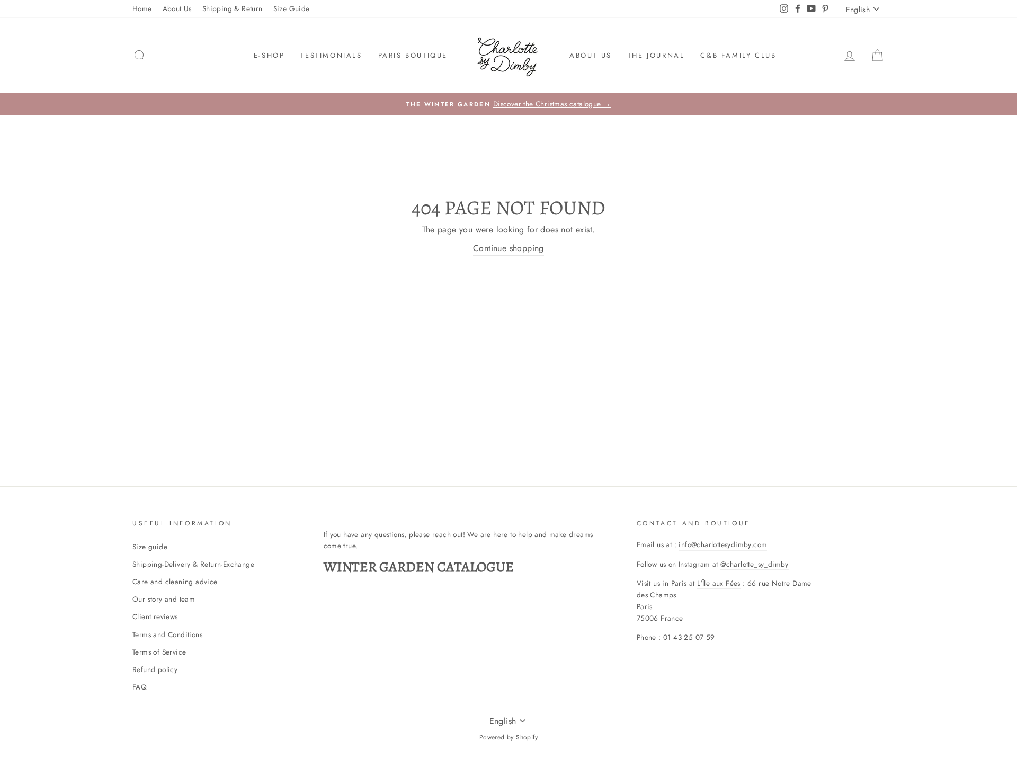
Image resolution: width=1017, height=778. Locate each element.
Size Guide (291, 8)
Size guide (149, 546)
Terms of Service (159, 652)
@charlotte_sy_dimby (754, 564)
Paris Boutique (413, 55)
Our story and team (163, 599)
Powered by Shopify (508, 737)
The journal (656, 55)
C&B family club (738, 55)
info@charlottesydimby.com (723, 544)
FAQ (139, 687)
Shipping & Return (232, 8)
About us (590, 55)
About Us (177, 8)
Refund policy (154, 669)
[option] (508, 104)
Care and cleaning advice (175, 581)
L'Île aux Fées (719, 583)
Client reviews (155, 616)
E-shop (269, 55)
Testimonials (331, 55)
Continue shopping (508, 248)
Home (142, 8)
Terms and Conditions (167, 634)
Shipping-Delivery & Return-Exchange (193, 564)
